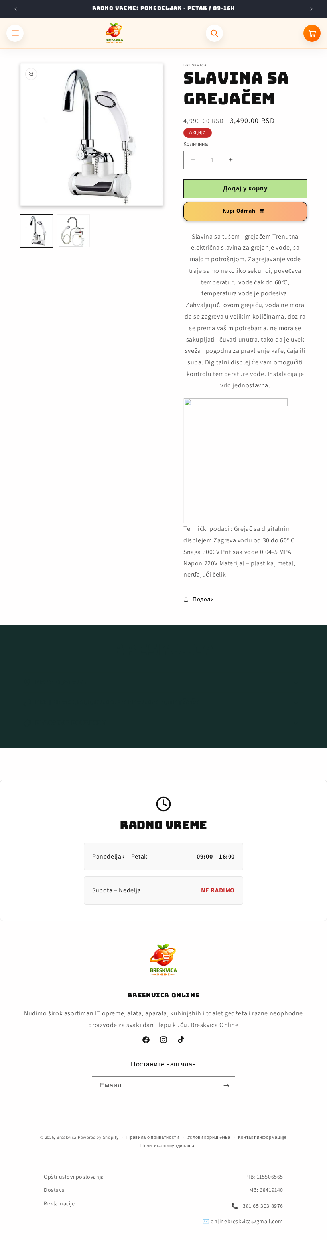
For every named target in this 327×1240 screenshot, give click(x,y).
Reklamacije (59, 1203)
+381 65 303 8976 (261, 1205)
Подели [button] (203, 599)
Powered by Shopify (98, 1137)
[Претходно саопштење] (15, 9)
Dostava (54, 1189)
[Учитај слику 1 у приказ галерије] (36, 230)
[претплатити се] (226, 1085)
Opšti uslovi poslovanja (74, 1176)
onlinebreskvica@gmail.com (247, 1221)
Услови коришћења (208, 1137)
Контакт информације (262, 1137)
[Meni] (15, 33)
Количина (195, 144)
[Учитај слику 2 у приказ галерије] (73, 230)
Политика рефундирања (167, 1145)
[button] (163, 682)
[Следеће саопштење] (311, 9)
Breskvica (67, 1137)
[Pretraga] (214, 33)
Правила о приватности (152, 1137)
